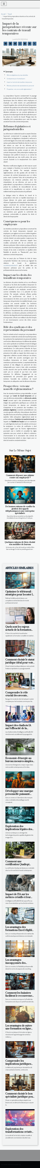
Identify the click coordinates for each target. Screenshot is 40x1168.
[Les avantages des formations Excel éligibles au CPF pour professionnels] (20, 916)
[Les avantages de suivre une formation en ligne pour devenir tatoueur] (20, 1014)
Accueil (3, 14)
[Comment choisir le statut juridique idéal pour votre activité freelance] (20, 648)
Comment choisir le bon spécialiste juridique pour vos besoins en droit (19, 1096)
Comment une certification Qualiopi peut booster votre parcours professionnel (18, 866)
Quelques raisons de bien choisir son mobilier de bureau (20, 543)
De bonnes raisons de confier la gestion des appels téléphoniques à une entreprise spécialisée (20, 510)
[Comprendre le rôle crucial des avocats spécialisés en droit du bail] (20, 681)
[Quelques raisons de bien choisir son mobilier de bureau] (20, 531)
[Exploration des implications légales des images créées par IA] (20, 815)
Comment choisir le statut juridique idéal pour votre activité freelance (19, 662)
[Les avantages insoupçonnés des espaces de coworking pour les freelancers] (20, 948)
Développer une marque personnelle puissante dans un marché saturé (19, 794)
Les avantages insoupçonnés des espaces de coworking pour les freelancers (17, 964)
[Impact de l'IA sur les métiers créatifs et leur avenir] (20, 883)
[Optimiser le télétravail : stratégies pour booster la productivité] (20, 580)
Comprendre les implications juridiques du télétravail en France (18, 1063)
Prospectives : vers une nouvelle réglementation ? (19, 89)
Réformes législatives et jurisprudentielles (17, 75)
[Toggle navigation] (4, 4)
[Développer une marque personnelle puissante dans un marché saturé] (20, 779)
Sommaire (9, 71)
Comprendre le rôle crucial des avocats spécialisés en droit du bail (17, 697)
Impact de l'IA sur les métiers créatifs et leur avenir (18, 897)
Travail (10, 14)
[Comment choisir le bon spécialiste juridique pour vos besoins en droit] (20, 1082)
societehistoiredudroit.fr (10, 265)
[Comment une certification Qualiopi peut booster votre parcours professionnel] (20, 850)
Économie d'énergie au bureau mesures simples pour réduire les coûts (19, 761)
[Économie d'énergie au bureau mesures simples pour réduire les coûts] (20, 747)
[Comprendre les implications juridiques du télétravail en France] (20, 1049)
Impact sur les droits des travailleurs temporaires (19, 82)
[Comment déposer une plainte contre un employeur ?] (20, 464)
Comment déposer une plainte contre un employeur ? (20, 476)
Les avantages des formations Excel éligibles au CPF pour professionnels (19, 932)
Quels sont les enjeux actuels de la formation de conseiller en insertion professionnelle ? (19, 631)
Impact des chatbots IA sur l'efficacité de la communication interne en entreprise (18, 730)
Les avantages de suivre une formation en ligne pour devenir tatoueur (18, 1028)
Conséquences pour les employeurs (16, 78)
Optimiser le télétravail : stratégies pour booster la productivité (19, 594)
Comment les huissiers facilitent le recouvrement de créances (19, 995)
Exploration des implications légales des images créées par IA (18, 829)
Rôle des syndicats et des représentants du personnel (20, 85)
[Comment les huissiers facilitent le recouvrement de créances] (20, 981)
